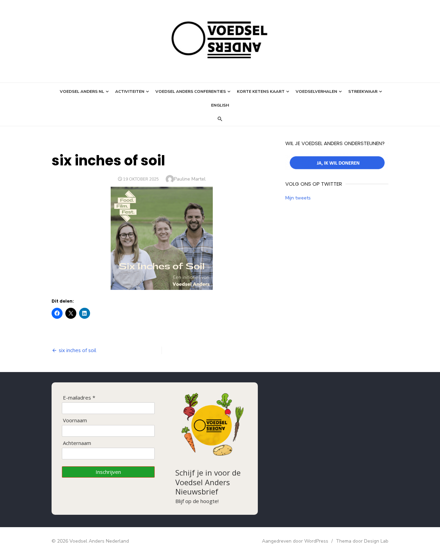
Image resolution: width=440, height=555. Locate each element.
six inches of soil (77, 350)
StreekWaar (362, 91)
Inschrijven (108, 471)
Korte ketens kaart (261, 91)
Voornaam (75, 420)
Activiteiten (129, 91)
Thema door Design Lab (362, 541)
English (220, 105)
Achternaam (77, 443)
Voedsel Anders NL (82, 91)
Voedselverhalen (316, 91)
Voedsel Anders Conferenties (190, 91)
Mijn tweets (298, 198)
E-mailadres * (79, 397)
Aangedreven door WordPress (295, 541)
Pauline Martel (190, 179)
